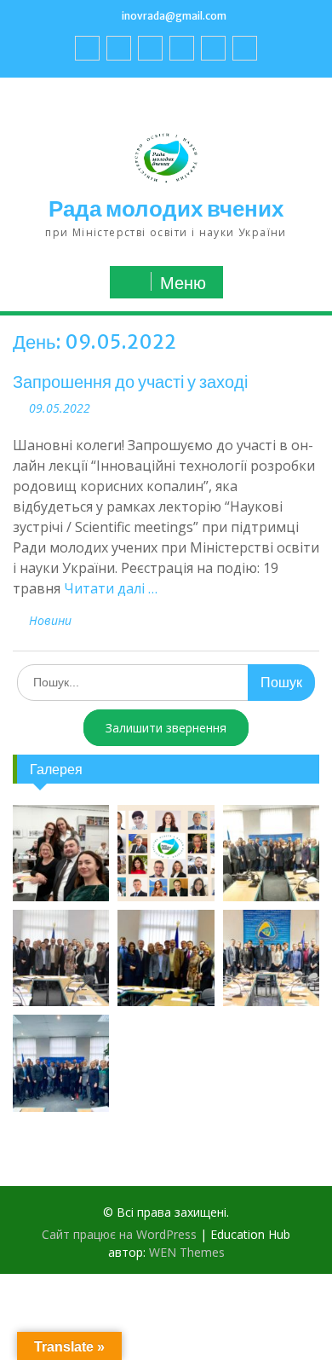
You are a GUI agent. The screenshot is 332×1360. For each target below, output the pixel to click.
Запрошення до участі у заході (130, 381)
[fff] (87, 48)
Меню (183, 283)
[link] (181, 48)
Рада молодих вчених (166, 208)
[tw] (150, 48)
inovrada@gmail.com (174, 15)
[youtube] (118, 48)
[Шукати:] (166, 682)
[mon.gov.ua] (244, 48)
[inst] (213, 48)
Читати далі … (110, 588)
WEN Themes (187, 1252)
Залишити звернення (166, 728)
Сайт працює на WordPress (119, 1234)
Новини (50, 620)
